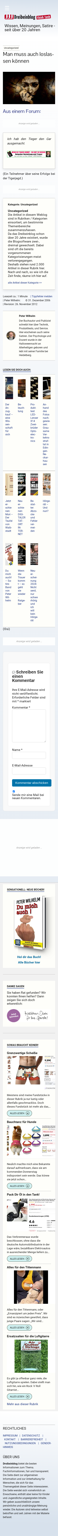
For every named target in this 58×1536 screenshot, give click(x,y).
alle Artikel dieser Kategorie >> (25, 282)
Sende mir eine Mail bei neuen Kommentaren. (28, 796)
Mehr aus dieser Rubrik (22, 1404)
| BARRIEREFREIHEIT (29, 1439)
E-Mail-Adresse (22, 765)
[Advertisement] (29, 124)
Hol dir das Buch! (29, 957)
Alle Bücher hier (29, 962)
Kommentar (21, 707)
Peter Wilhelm (27, 315)
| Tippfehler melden (41, 296)
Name (17, 750)
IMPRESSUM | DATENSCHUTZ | (23, 1435)
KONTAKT (9, 1439)
